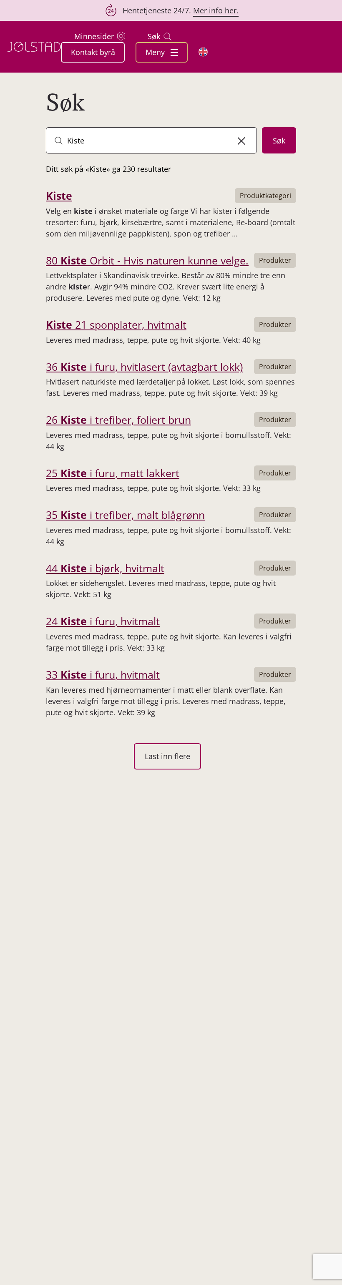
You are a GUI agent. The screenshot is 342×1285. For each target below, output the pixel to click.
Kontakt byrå (93, 52)
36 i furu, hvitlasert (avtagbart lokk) (144, 367)
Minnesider (94, 36)
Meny (156, 52)
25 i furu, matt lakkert (112, 473)
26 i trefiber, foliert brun (118, 419)
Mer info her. (216, 10)
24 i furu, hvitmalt (103, 621)
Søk (154, 36)
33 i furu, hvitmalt (103, 674)
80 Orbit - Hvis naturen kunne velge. (147, 260)
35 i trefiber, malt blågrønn (125, 515)
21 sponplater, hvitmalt (116, 324)
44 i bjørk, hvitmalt (105, 568)
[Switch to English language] (203, 52)
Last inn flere (167, 756)
